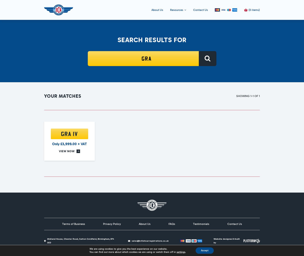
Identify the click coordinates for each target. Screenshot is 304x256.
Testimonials (201, 224)
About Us (157, 10)
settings (181, 252)
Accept (204, 250)
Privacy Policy (112, 224)
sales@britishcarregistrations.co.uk (150, 241)
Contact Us (200, 10)
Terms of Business (73, 224)
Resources (176, 10)
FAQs (172, 224)
